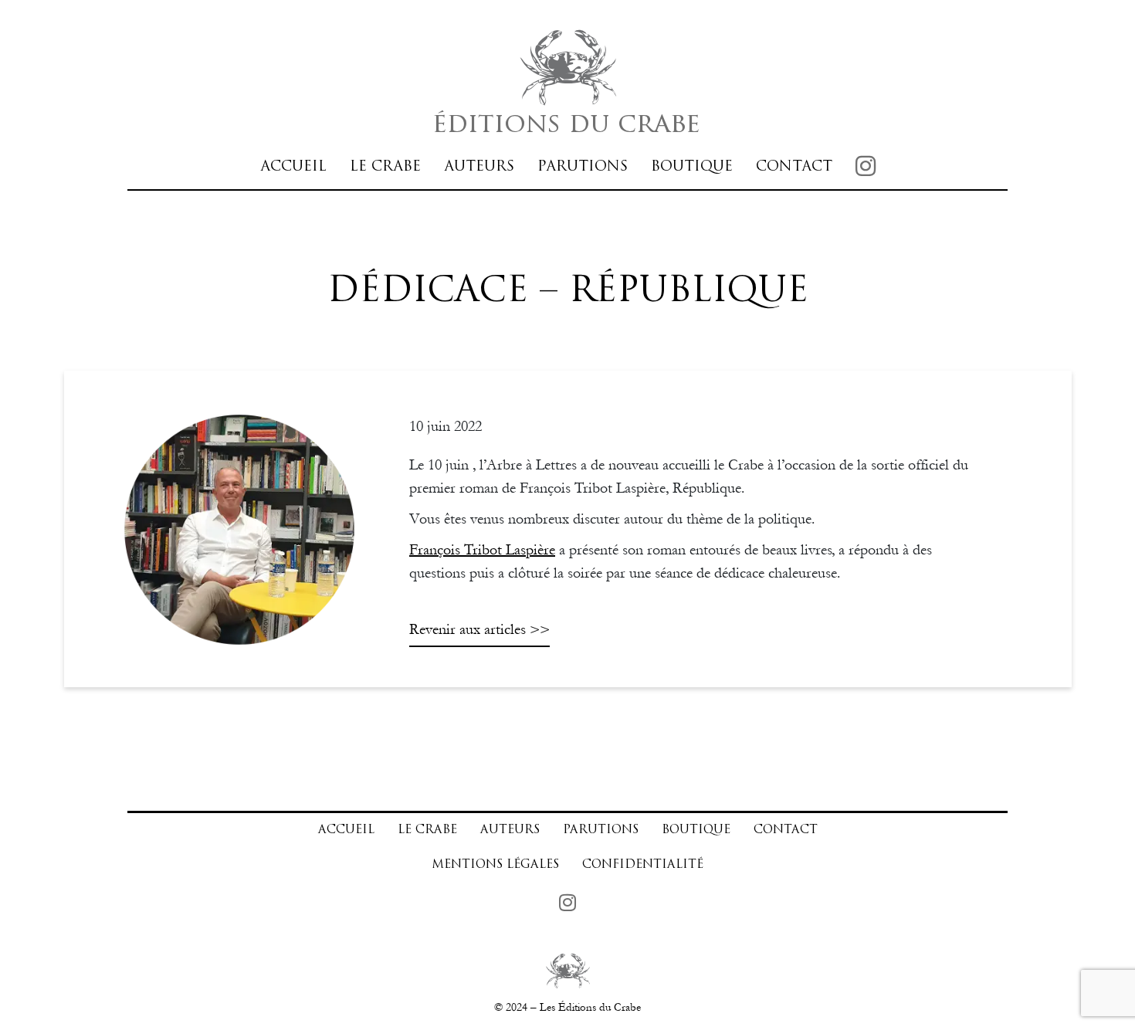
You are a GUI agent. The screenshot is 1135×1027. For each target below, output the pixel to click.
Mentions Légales (495, 865)
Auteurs (479, 167)
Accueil (293, 167)
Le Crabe (385, 167)
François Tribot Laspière (482, 549)
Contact (794, 167)
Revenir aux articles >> (479, 629)
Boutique (692, 167)
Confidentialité (642, 865)
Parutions (582, 167)
